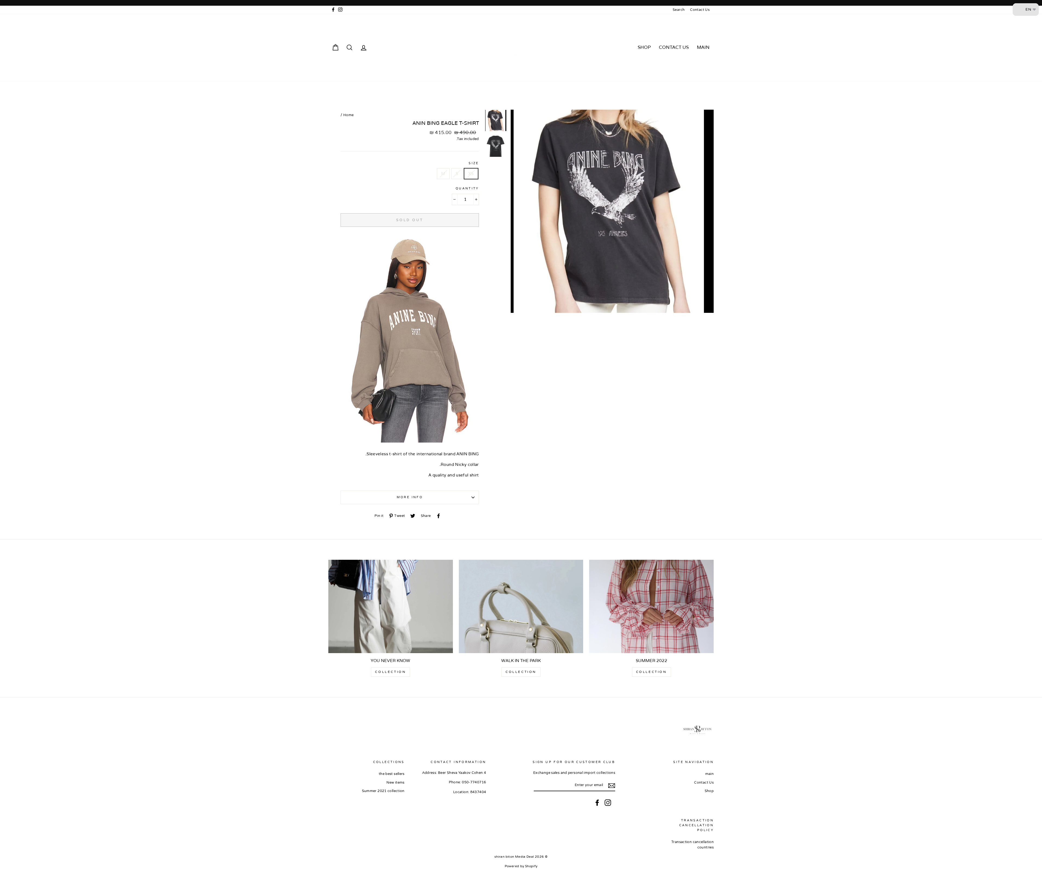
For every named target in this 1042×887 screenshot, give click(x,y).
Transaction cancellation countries (692, 845)
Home (348, 115)
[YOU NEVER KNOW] (390, 606)
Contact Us (700, 10)
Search (679, 10)
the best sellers (392, 774)
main (703, 47)
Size (474, 163)
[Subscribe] (611, 785)
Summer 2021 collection (383, 791)
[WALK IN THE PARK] (521, 606)
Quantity (467, 188)
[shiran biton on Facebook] (597, 802)
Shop (644, 47)
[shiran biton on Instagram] (608, 802)
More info (410, 497)
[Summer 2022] (651, 606)
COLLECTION (651, 672)
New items (395, 782)
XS (471, 173)
